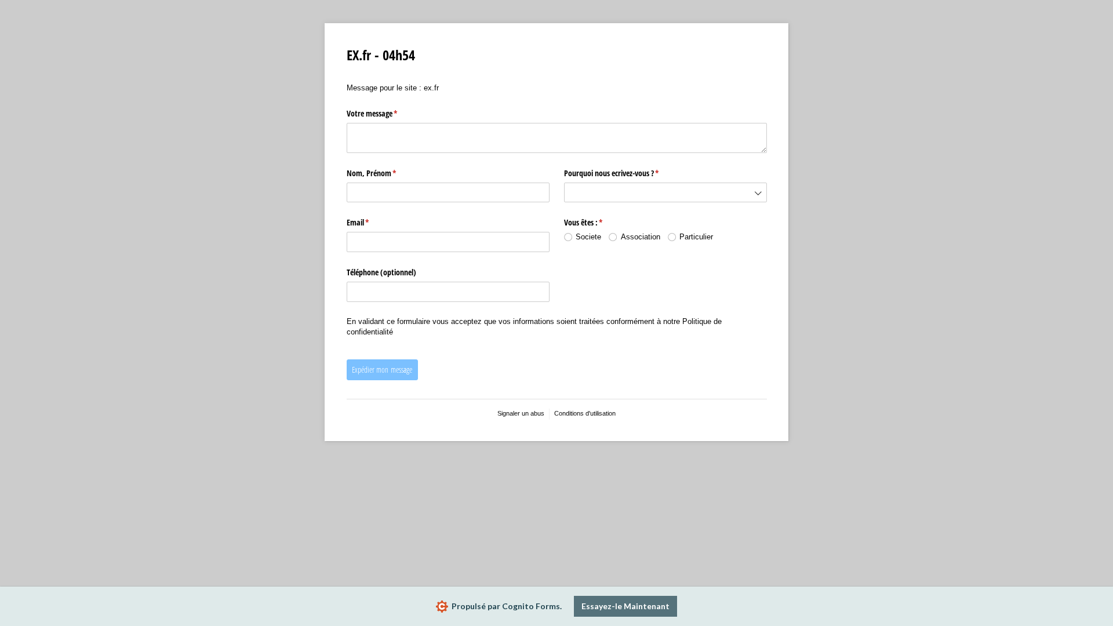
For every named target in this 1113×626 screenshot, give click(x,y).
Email (368, 222)
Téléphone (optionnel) (381, 272)
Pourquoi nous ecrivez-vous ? (621, 173)
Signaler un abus (520, 413)
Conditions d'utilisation (585, 413)
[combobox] (665, 193)
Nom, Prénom (381, 173)
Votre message (382, 113)
